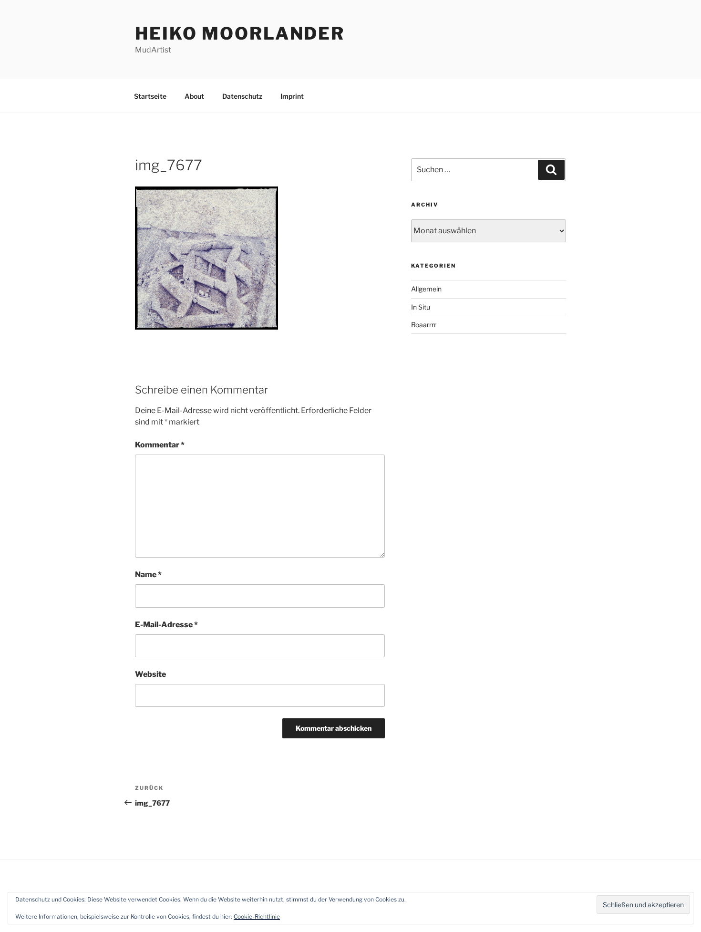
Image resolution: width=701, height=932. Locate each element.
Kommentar (160, 444)
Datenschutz (242, 96)
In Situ (420, 307)
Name (148, 574)
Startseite (150, 96)
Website (150, 674)
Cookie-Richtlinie (257, 916)
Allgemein (426, 289)
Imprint (292, 96)
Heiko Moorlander (240, 33)
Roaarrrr (423, 325)
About (194, 96)
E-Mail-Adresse (166, 624)
